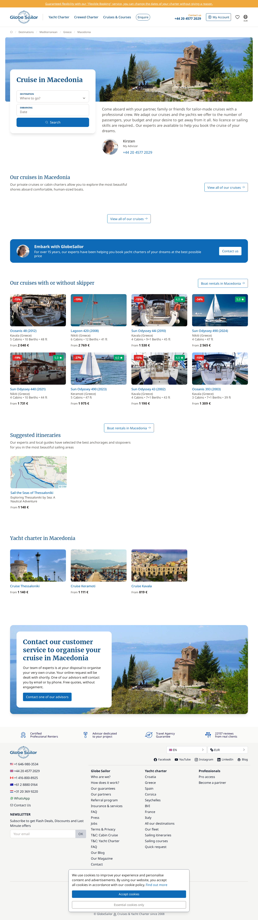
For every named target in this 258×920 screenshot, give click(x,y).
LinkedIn (227, 759)
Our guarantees (103, 788)
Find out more (156, 885)
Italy (148, 817)
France (150, 812)
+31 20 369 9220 (26, 791)
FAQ (94, 812)
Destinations (26, 32)
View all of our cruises (224, 187)
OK (80, 834)
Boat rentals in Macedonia (221, 283)
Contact (97, 864)
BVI (147, 806)
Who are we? (100, 777)
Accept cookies (129, 894)
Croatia (150, 777)
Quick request (155, 847)
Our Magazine (102, 858)
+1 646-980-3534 (26, 764)
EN (175, 750)
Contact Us (22, 805)
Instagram (206, 759)
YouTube (185, 759)
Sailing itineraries (158, 835)
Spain (149, 788)
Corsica (150, 794)
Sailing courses (156, 841)
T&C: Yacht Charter (105, 841)
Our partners (101, 794)
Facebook (164, 759)
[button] (59, 17)
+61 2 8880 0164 (25, 784)
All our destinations (160, 823)
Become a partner (212, 782)
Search (55, 122)
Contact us (230, 251)
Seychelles (153, 800)
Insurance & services (107, 806)
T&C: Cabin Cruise (104, 835)
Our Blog (98, 852)
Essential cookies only (129, 905)
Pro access (207, 777)
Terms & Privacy (103, 829)
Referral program (104, 800)
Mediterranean (48, 32)
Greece (67, 32)
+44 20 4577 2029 (137, 152)
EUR (217, 750)
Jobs (94, 823)
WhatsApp (22, 798)
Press (95, 817)
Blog (245, 759)
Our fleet (152, 829)
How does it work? (105, 782)
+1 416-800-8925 (26, 778)
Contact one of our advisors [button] (47, 697)
